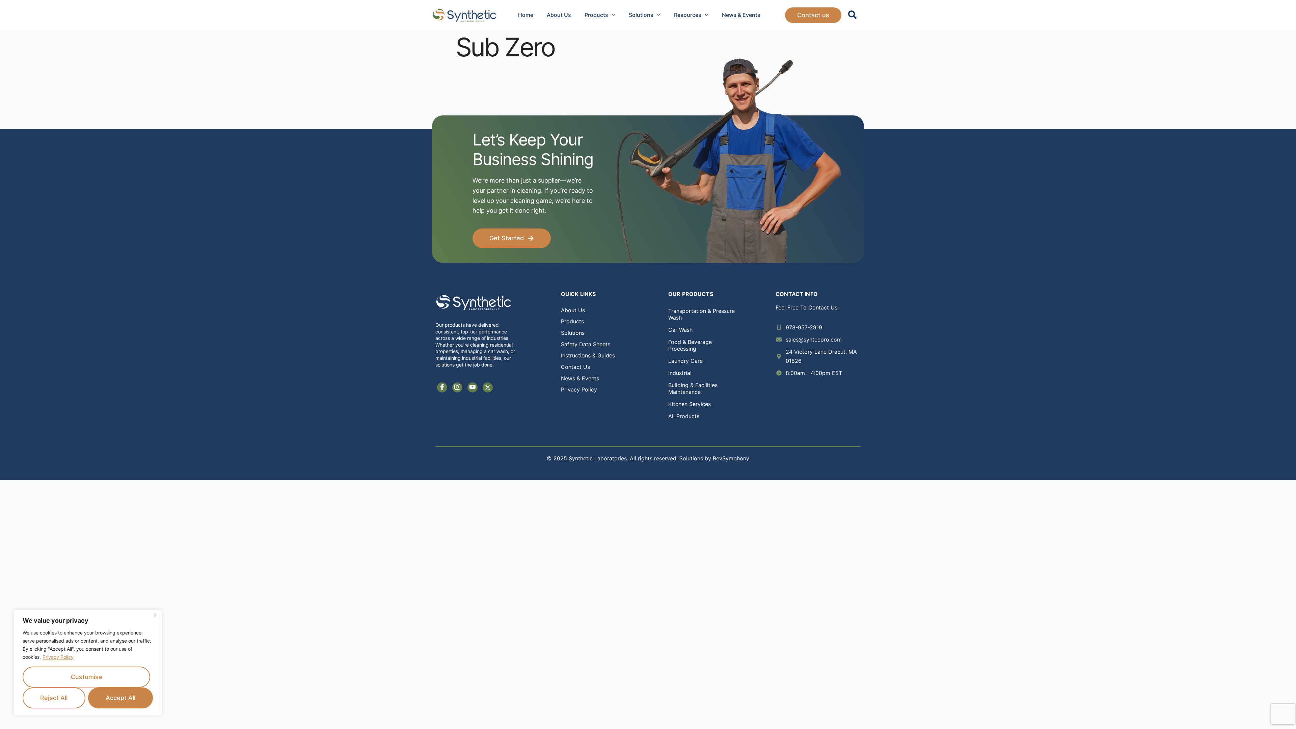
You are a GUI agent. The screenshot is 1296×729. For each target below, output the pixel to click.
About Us (559, 14)
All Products (683, 416)
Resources (687, 14)
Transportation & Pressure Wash (701, 314)
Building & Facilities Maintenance (693, 388)
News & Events (741, 14)
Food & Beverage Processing (690, 345)
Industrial (680, 373)
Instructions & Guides (588, 355)
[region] (88, 663)
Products (596, 14)
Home (525, 14)
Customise (86, 676)
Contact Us (575, 366)
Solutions (641, 14)
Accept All (120, 697)
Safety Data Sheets (585, 344)
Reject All (54, 697)
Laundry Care (685, 360)
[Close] (155, 615)
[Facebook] (442, 387)
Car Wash (680, 329)
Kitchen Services (689, 404)
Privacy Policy (58, 657)
